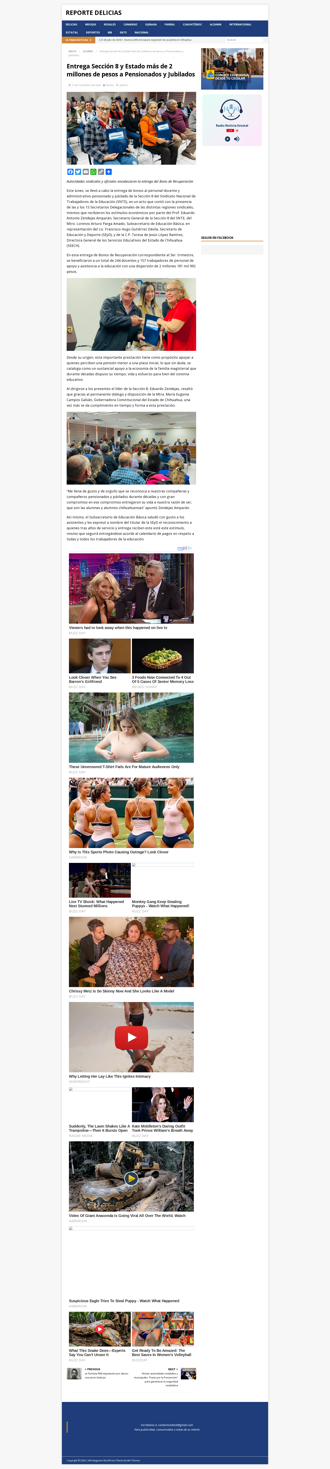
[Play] (227, 139)
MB (110, 32)
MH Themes (133, 1460)
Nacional (142, 32)
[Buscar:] (244, 39)
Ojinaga (151, 24)
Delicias (71, 24)
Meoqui (90, 24)
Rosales (110, 24)
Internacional (240, 24)
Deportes (93, 32)
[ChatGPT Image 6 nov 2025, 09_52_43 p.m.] (232, 87)
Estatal (72, 32)
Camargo (130, 24)
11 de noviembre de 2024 (86, 85)
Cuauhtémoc (192, 24)
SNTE (123, 32)
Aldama (216, 24)
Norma (110, 85)
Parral (170, 24)
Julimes (124, 85)
